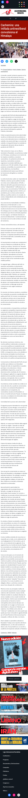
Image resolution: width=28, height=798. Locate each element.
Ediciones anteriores (14, 679)
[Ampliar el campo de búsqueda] (16, 18)
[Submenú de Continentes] (10, 755)
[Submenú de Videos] (7, 790)
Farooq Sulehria (7, 69)
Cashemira (4, 632)
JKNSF (9, 632)
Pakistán (14, 632)
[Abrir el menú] (10, 18)
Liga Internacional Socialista (11, 752)
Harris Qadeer (17, 69)
